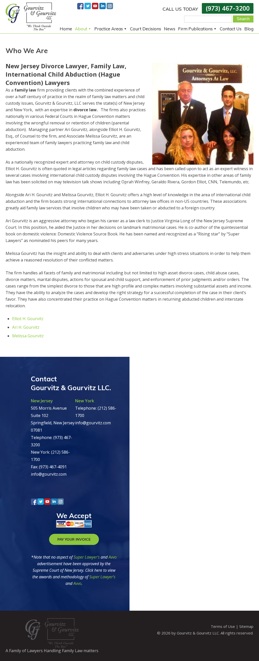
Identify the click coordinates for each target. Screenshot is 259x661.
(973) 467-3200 (228, 8)
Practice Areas (108, 28)
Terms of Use (223, 626)
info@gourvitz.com (49, 474)
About (81, 28)
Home (66, 28)
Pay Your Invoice (74, 539)
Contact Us (231, 28)
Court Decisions (145, 28)
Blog (248, 28)
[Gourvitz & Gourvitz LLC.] (31, 29)
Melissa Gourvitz (28, 336)
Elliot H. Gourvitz (28, 318)
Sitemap (246, 626)
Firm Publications (195, 28)
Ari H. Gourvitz (25, 327)
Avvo (113, 557)
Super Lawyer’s (87, 557)
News (169, 28)
